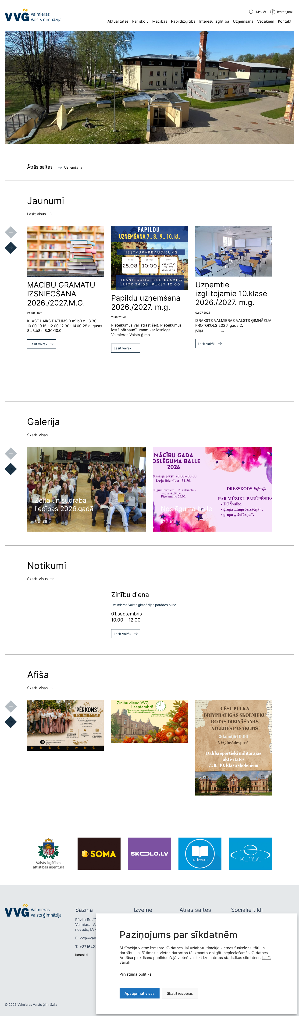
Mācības (159, 21)
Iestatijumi (284, 12)
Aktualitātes (117, 21)
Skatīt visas (37, 435)
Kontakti (285, 21)
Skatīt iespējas (180, 993)
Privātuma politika (136, 974)
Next (6, 243)
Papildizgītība (183, 21)
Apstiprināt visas (140, 993)
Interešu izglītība (214, 21)
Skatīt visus (37, 578)
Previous (6, 227)
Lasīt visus (36, 214)
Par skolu (140, 21)
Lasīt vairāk (38, 344)
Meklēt (261, 12)
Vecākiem (265, 21)
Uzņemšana (243, 21)
